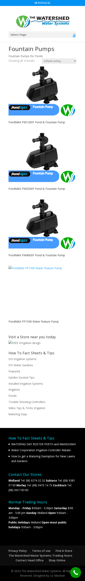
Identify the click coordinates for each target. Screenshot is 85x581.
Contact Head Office (29, 560)
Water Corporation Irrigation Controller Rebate (41, 450)
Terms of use (41, 551)
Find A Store (64, 551)
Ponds (12, 396)
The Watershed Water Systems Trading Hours (40, 555)
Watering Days (17, 414)
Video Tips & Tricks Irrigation (26, 408)
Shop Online (57, 560)
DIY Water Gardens (20, 365)
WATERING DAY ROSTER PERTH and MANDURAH (43, 444)
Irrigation (14, 389)
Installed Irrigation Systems (25, 383)
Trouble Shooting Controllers (26, 402)
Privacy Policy (17, 551)
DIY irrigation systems (22, 359)
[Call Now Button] (75, 572)
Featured (14, 371)
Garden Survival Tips (21, 377)
